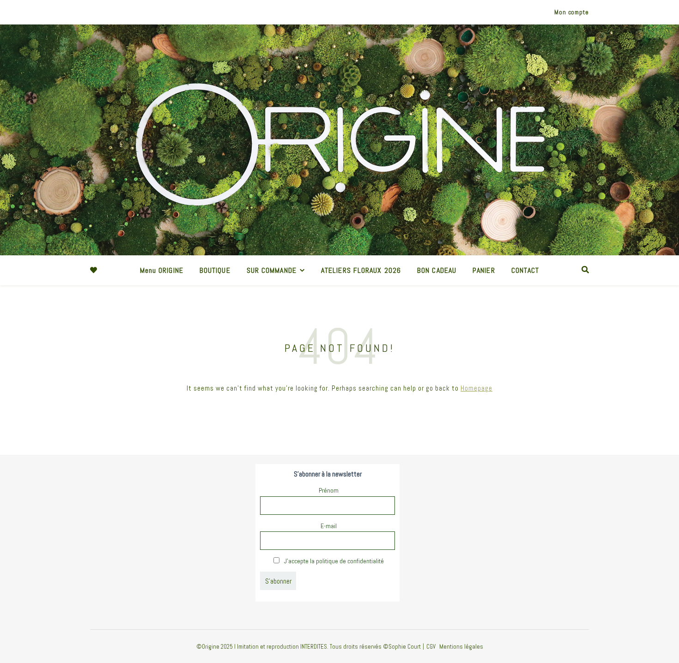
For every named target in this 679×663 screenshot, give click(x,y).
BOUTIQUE (215, 270)
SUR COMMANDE (272, 270)
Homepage (476, 388)
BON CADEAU (436, 270)
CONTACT (525, 270)
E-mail (329, 526)
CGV (431, 647)
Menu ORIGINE (161, 270)
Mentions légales (461, 647)
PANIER (484, 270)
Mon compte (571, 12)
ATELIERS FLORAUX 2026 (361, 270)
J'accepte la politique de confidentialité (333, 561)
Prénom (329, 490)
